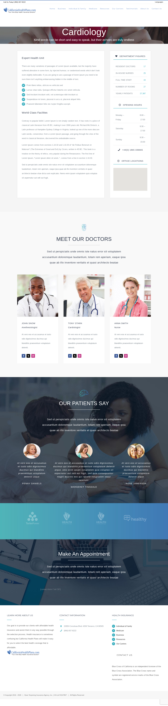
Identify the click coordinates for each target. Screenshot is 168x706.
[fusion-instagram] (33, 356)
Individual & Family (124, 626)
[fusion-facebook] (23, 356)
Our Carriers (121, 644)
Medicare (120, 631)
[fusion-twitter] (28, 356)
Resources (120, 639)
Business (120, 635)
